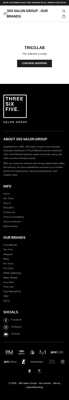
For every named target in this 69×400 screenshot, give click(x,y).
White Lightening (12, 273)
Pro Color (8, 268)
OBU (5, 296)
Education (8, 207)
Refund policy (10, 226)
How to (7, 203)
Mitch (6, 259)
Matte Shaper (10, 277)
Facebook (16, 319)
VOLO (6, 300)
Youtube (15, 333)
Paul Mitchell (10, 245)
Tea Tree (8, 249)
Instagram (16, 326)
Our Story (8, 198)
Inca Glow (8, 282)
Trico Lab (8, 286)
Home (6, 193)
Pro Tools (8, 263)
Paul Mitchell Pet (12, 291)
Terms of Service (12, 221)
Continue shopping (34, 63)
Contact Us (9, 212)
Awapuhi (7, 254)
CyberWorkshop (34, 387)
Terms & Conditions (13, 217)
